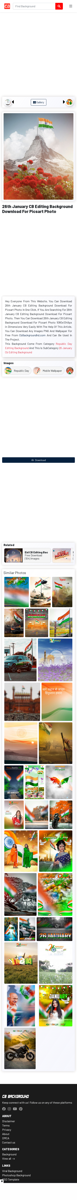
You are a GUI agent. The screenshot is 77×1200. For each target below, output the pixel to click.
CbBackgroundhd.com (32, 335)
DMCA (5, 1138)
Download (40, 460)
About (5, 1134)
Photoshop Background (16, 1175)
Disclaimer (8, 1121)
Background (9, 1154)
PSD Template (10, 1179)
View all (6, 1158)
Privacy (6, 1129)
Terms (6, 1125)
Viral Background (12, 1171)
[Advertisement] (38, 55)
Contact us (8, 1142)
